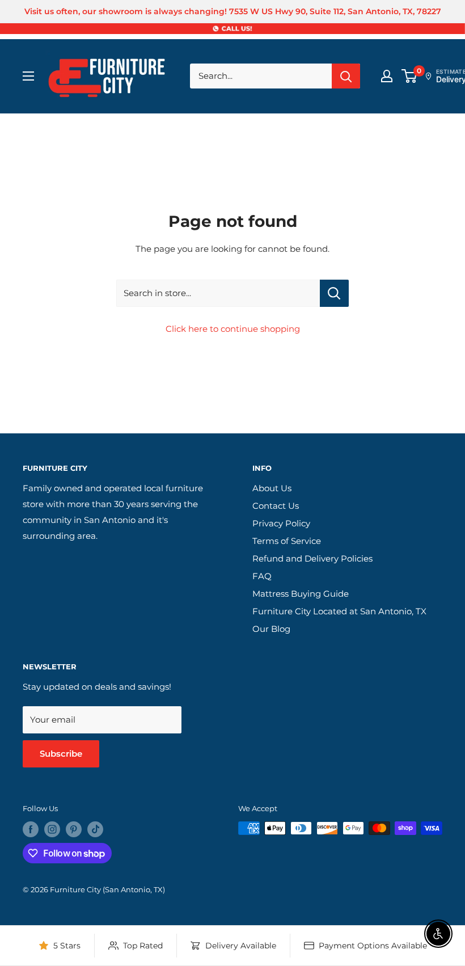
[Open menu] (28, 76)
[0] (410, 76)
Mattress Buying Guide (300, 593)
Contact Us (275, 505)
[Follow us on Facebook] (31, 829)
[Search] (346, 76)
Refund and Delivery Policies (312, 558)
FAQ (262, 576)
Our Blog (271, 628)
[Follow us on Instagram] (52, 829)
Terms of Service (286, 540)
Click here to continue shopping (233, 328)
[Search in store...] (334, 293)
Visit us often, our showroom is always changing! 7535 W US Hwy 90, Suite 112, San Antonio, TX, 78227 (232, 11)
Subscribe (61, 753)
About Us (271, 488)
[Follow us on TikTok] (95, 829)
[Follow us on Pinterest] (74, 829)
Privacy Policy (281, 523)
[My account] (386, 76)
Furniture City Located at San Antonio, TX (339, 611)
